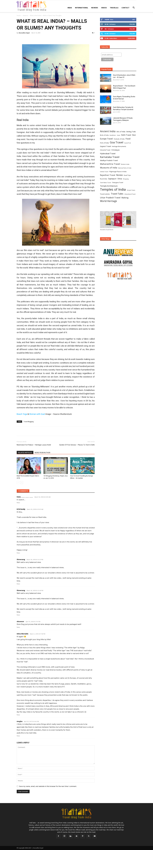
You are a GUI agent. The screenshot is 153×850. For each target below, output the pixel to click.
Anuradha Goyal (24, 33)
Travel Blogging (29, 421)
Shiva (119, 179)
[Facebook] (19, 38)
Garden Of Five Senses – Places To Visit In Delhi (77, 445)
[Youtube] (94, 836)
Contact (125, 8)
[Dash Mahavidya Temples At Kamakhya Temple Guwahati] (105, 110)
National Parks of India (124, 168)
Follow (132, 24)
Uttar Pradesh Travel (110, 197)
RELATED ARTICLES (25, 453)
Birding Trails (131, 132)
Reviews (94, 8)
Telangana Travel (117, 182)
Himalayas (115, 150)
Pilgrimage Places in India (117, 172)
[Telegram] (44, 38)
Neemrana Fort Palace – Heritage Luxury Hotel (34, 445)
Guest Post (127, 143)
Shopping (125, 179)
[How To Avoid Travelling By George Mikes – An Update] (82, 465)
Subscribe (131, 38)
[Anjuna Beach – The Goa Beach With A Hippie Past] (105, 89)
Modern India (125, 164)
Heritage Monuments (119, 146)
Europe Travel (106, 139)
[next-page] (21, 482)
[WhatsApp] (34, 38)
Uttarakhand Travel (130, 194)
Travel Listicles (105, 194)
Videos (104, 8)
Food (128, 139)
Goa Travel (116, 142)
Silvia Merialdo (22, 634)
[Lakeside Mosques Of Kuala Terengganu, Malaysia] (105, 121)
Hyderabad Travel (107, 153)
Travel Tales (117, 194)
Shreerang (21, 559)
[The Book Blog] (118, 250)
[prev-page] (18, 482)
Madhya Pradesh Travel (109, 160)
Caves (118, 135)
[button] (133, 8)
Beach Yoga (22, 414)
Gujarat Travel (105, 146)
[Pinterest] (29, 38)
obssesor (20, 621)
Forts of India (104, 143)
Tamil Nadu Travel (105, 182)
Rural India (103, 179)
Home (19, 15)
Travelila (114, 8)
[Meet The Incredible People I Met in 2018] (29, 465)
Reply (18, 502)
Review (119, 175)
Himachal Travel (105, 150)
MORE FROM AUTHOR (42, 453)
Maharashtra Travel (110, 164)
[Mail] (76, 836)
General (25, 15)
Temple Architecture (108, 186)
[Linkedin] (39, 38)
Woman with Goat (37, 414)
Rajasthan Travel (107, 175)
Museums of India (108, 167)
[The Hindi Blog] (118, 276)
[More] (50, 38)
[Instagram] (64, 836)
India (70, 8)
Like (133, 19)
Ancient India (107, 131)
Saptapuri (112, 179)
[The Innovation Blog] (118, 263)
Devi (134, 135)
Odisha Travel (104, 171)
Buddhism (113, 135)
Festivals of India (119, 139)
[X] (24, 38)
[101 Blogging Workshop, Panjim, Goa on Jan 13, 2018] (55, 465)
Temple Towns (131, 190)
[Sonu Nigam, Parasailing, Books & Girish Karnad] (105, 99)
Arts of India (120, 132)
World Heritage (108, 201)
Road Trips (127, 175)
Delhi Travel (126, 135)
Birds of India (104, 135)
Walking (124, 197)
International (81, 8)
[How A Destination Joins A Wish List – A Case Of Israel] (105, 78)
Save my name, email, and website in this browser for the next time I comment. (48, 786)
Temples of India (113, 189)
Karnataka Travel (109, 157)
